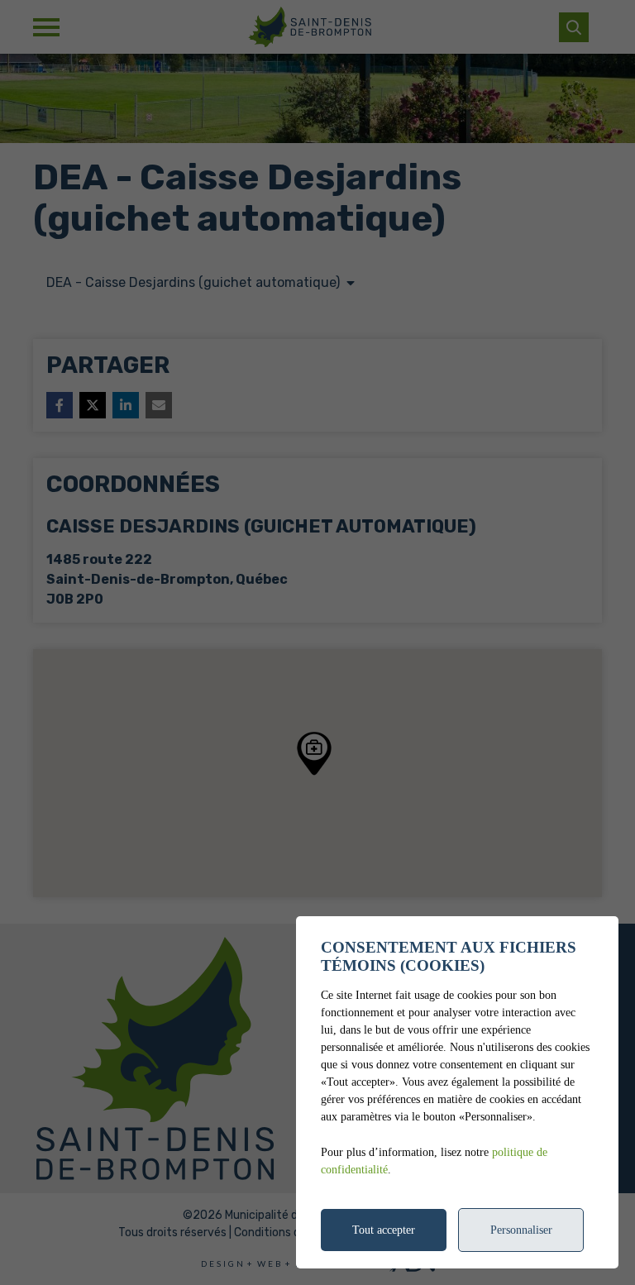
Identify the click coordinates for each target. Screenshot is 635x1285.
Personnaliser (521, 1230)
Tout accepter (383, 1230)
